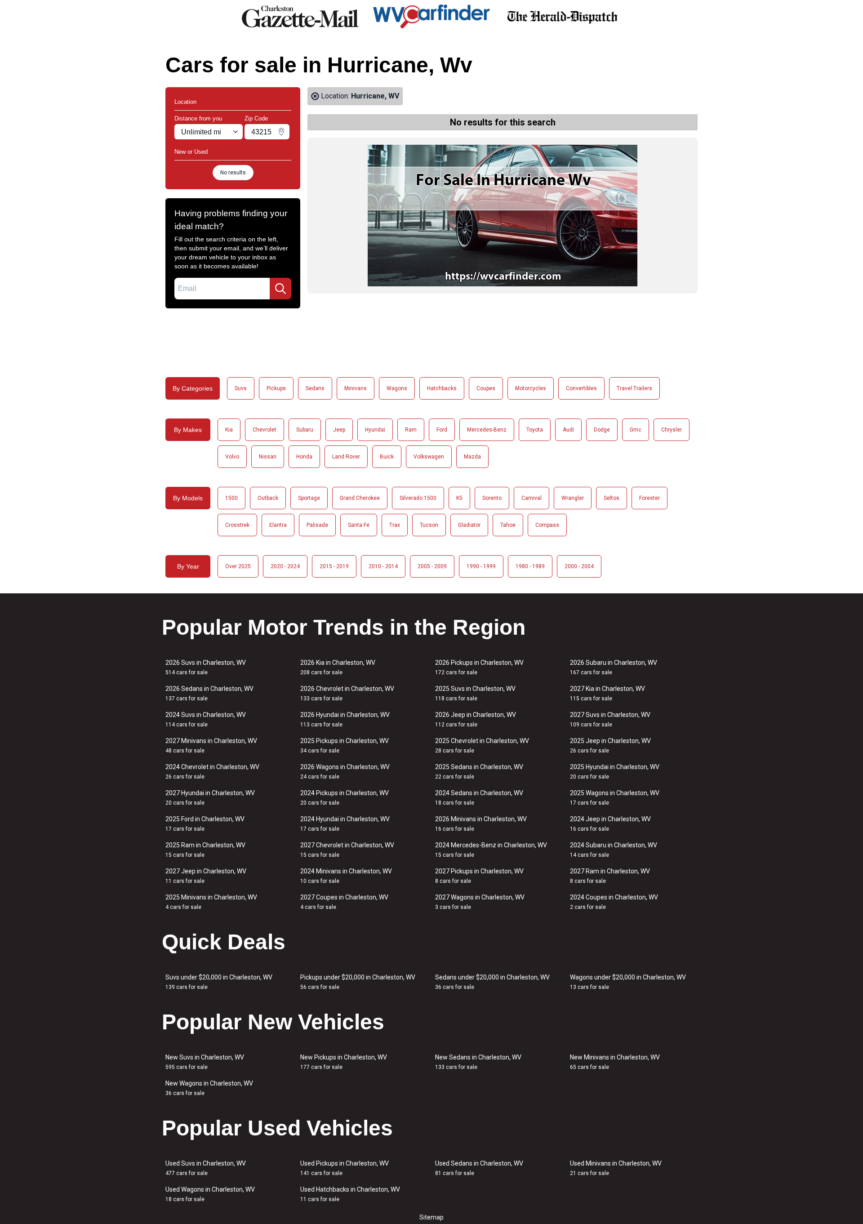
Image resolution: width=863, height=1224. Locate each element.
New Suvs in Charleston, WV (204, 1062)
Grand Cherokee (360, 498)
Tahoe (508, 525)
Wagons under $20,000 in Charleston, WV (628, 982)
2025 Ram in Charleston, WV (205, 849)
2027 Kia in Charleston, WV (607, 693)
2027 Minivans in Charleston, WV (211, 745)
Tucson (429, 525)
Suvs (241, 388)
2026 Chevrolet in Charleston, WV (347, 693)
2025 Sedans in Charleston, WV (479, 771)
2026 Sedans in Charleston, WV (209, 693)
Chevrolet (264, 430)
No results (233, 172)
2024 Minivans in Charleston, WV (346, 876)
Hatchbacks (442, 388)
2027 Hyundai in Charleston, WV (210, 797)
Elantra (278, 525)
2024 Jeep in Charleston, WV (610, 823)
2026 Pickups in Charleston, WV (479, 667)
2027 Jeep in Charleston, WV (205, 876)
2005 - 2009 (432, 566)
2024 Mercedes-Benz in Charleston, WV (491, 849)
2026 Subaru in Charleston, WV (613, 667)
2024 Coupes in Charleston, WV (614, 902)
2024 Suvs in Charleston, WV (205, 719)
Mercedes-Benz (487, 430)
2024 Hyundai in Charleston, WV (345, 823)
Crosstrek (237, 525)
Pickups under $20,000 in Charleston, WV (357, 982)
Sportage (309, 498)
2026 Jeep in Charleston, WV (475, 719)
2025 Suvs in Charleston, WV (475, 693)
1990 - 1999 (481, 566)
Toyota (534, 430)
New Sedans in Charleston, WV (478, 1062)
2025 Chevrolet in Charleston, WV (482, 745)
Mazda (472, 457)
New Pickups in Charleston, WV (343, 1062)
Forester (649, 498)
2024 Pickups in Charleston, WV (344, 797)
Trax (394, 525)
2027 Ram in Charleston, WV (610, 876)
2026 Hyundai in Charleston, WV (345, 719)
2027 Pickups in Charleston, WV (479, 876)
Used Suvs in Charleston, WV (205, 1168)
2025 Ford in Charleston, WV (205, 823)
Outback (268, 498)
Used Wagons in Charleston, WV (210, 1194)
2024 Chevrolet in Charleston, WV (212, 771)
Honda (304, 457)
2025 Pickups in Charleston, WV (344, 745)
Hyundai (375, 430)
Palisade (317, 525)
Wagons (397, 388)
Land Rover (346, 457)
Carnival (531, 498)
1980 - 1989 (530, 566)
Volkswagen (429, 457)
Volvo (232, 457)
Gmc (635, 430)
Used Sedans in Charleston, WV (479, 1168)
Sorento (492, 498)
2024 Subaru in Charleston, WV (613, 849)
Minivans (355, 388)
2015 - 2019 (334, 566)
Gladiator (469, 525)
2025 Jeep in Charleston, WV (610, 745)
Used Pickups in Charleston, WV (344, 1168)
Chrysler (671, 430)
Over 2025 (238, 566)
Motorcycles (530, 388)
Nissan (267, 457)
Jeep (339, 430)
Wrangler (572, 498)
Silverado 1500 (418, 498)
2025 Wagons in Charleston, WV (614, 797)
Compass (547, 525)
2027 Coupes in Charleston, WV (344, 902)
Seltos (611, 498)
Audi (568, 430)
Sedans (315, 388)
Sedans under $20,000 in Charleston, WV (492, 982)
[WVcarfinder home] (431, 16)
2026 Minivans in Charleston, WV (481, 823)
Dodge (602, 430)
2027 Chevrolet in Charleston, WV (347, 849)
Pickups (276, 388)
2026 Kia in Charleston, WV (337, 667)
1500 (231, 498)
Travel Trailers (634, 388)
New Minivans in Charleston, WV (615, 1062)
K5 (459, 498)
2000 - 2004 (579, 566)
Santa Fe (358, 525)
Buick (387, 457)
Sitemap (431, 1217)
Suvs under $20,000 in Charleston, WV (218, 982)
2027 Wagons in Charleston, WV (480, 902)
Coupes (485, 388)
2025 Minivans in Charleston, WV (211, 902)
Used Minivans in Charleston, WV (616, 1168)
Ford (441, 430)
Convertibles (581, 388)
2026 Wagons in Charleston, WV (345, 771)
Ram (411, 430)
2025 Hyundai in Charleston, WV (614, 771)
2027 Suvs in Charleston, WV (610, 719)
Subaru (304, 430)
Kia (229, 430)
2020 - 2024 (285, 566)
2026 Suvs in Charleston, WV (205, 667)
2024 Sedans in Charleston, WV (479, 797)
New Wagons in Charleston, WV (209, 1088)
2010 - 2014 (383, 566)
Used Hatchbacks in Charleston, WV (350, 1194)
